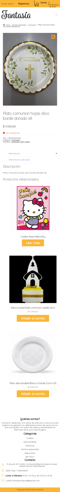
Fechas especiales (19, 25)
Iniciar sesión (7, 3)
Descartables (30, 442)
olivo (22, 142)
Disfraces (30, 445)
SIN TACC (30, 456)
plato (27, 142)
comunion (15, 142)
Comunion (32, 25)
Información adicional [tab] (19, 159)
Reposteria (30, 453)
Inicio (8, 25)
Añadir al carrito (33, 318)
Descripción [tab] (14, 153)
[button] (53, 37)
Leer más (33, 243)
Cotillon (30, 438)
